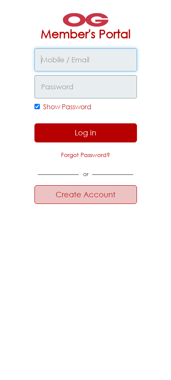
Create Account (85, 194)
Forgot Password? (85, 155)
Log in (85, 132)
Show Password (67, 106)
